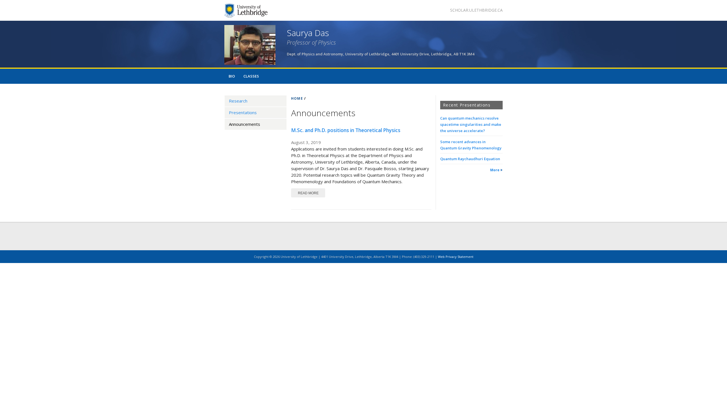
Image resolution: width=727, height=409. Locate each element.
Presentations (243, 112)
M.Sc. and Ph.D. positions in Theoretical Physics (345, 130)
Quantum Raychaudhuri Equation (470, 158)
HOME (297, 98)
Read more (311, 193)
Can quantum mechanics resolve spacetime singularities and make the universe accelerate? (470, 124)
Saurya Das (308, 33)
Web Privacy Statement (455, 256)
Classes (251, 76)
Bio (232, 76)
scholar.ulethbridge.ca (476, 10)
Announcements (244, 124)
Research (238, 101)
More (495, 170)
